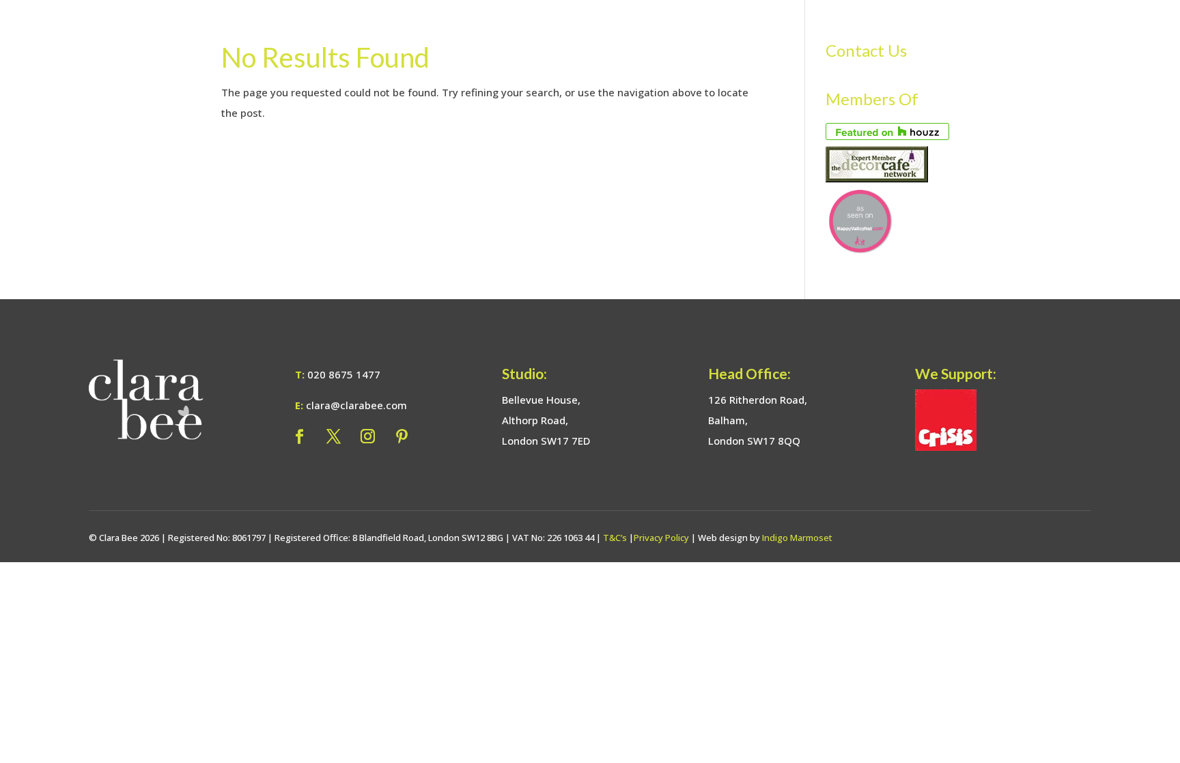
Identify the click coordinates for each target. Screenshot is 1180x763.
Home (630, 35)
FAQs (948, 35)
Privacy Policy (661, 537)
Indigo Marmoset (797, 537)
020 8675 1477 (343, 374)
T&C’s (615, 537)
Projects (842, 35)
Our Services (693, 35)
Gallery (900, 35)
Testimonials (1010, 35)
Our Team (779, 35)
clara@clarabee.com (356, 405)
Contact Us (1090, 35)
